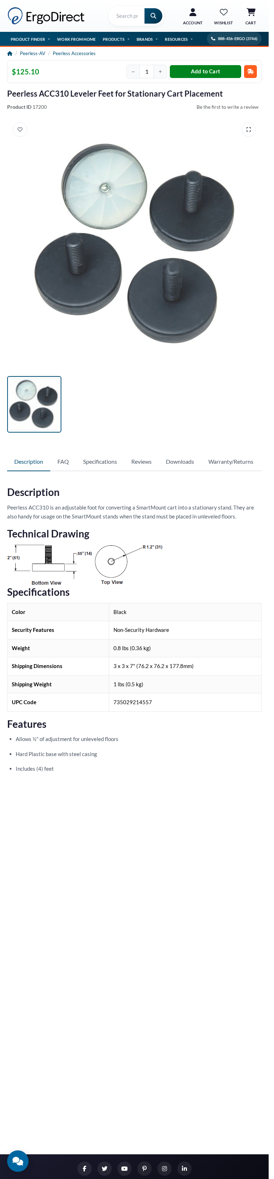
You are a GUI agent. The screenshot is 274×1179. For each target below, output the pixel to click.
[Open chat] (18, 1161)
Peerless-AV (32, 53)
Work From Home (76, 39)
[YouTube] (124, 1168)
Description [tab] (28, 461)
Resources (176, 39)
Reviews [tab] (141, 461)
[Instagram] (164, 1168)
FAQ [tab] (63, 461)
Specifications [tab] (100, 461)
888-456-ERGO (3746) (237, 38)
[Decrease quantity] (133, 71)
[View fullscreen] (249, 129)
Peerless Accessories (74, 53)
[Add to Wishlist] (20, 129)
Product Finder (28, 39)
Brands (145, 39)
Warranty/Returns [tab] (230, 461)
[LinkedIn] (184, 1168)
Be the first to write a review (228, 107)
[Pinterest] (144, 1168)
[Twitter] (104, 1168)
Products (114, 39)
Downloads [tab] (180, 461)
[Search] (153, 16)
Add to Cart (205, 71)
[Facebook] (84, 1168)
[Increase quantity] (160, 71)
